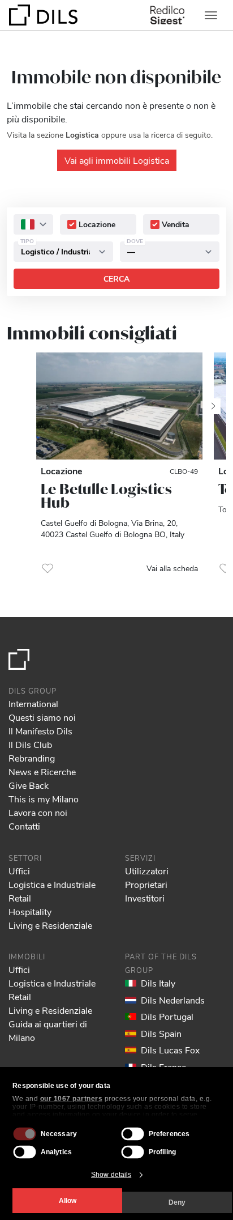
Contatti (24, 826)
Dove (135, 241)
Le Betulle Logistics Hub (106, 496)
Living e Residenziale (50, 925)
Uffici (19, 871)
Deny (177, 1202)
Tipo (27, 241)
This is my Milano (43, 799)
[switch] (133, 1134)
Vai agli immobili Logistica (116, 160)
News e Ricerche (42, 771)
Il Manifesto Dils (40, 731)
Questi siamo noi (42, 717)
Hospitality (29, 911)
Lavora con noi (37, 812)
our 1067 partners (71, 1099)
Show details (111, 1175)
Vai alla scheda (172, 568)
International (33, 703)
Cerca (116, 278)
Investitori (145, 898)
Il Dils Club (30, 744)
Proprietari (146, 884)
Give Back (28, 785)
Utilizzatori (147, 871)
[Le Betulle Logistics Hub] (119, 406)
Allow (67, 1201)
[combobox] (33, 224)
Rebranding (31, 758)
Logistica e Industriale (52, 884)
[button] (47, 568)
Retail (19, 898)
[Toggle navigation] (211, 15)
